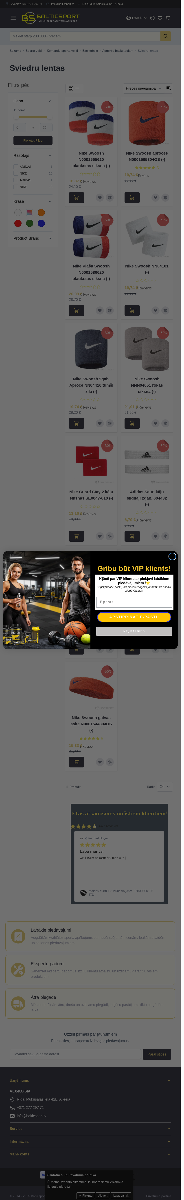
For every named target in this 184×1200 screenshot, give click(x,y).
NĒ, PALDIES (134, 631)
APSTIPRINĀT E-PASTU (134, 617)
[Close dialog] (172, 556)
